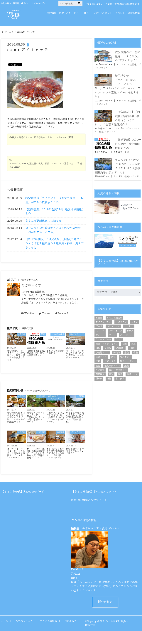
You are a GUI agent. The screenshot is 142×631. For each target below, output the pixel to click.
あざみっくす (31, 285)
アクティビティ (103, 322)
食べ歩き (120, 378)
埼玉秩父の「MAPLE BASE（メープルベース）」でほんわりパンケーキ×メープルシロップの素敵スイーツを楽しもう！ (117, 86)
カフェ (134, 322)
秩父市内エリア (112, 365)
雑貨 (109, 378)
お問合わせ (70, 621)
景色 (126, 352)
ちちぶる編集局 (114, 317)
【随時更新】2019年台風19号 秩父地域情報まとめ (54, 211)
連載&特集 (134, 13)
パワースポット (103, 13)
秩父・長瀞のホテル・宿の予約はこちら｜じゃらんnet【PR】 (43, 137)
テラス (130, 331)
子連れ (107, 348)
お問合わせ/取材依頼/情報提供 (123, 4)
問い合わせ (105, 601)
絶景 (126, 365)
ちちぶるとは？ (95, 4)
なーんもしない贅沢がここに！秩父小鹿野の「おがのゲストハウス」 (53, 230)
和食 (98, 348)
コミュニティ (113, 326)
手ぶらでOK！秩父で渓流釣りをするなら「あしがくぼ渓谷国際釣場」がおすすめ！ (117, 166)
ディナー (100, 335)
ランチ (119, 339)
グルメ (99, 326)
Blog (74, 578)
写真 (133, 344)
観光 (111, 374)
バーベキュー (126, 335)
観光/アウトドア (69, 13)
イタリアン (121, 322)
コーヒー (128, 326)
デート (112, 335)
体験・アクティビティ (107, 344)
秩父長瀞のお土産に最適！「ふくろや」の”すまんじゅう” (127, 56)
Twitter (46, 313)
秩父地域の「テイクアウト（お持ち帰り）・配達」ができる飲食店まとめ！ (54, 200)
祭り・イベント (128, 361)
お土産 (99, 317)
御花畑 (116, 352)
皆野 (98, 361)
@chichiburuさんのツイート (89, 500)
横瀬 (135, 352)
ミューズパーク (103, 339)
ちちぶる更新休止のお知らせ (43, 220)
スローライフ (115, 331)
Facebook (63, 313)
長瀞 (120, 374)
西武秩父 (100, 374)
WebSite (29, 313)
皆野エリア (110, 361)
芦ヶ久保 (100, 370)
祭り (86, 13)
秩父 (98, 365)
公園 (124, 344)
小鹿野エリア (102, 352)
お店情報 (51, 13)
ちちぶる (110, 621)
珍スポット (125, 357)
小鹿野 (132, 348)
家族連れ (120, 348)
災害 (126, 152)
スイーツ (100, 331)
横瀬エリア (101, 357)
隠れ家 (99, 378)
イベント (120, 13)
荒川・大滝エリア (118, 370)
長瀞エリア (132, 374)
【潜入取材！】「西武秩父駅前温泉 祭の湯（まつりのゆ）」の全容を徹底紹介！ (117, 118)
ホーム (4, 621)
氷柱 (113, 357)
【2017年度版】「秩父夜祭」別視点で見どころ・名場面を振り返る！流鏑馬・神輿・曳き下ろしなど (54, 243)
